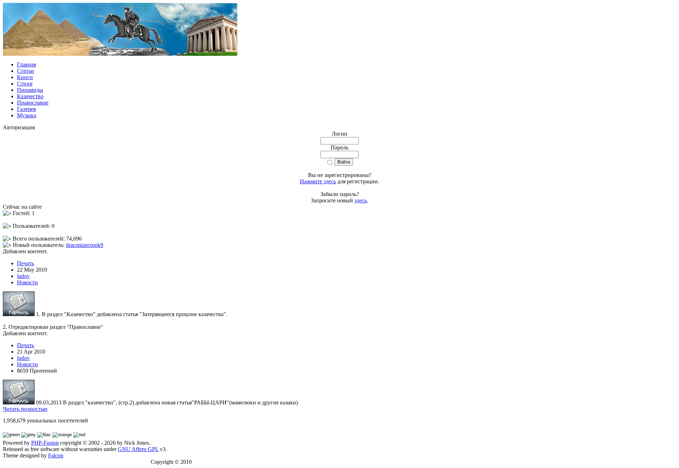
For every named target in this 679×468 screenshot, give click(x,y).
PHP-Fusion (45, 443)
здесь (360, 200)
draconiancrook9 (84, 245)
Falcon (55, 455)
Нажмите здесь (318, 181)
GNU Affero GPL (138, 449)
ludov (23, 276)
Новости (27, 282)
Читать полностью (25, 409)
